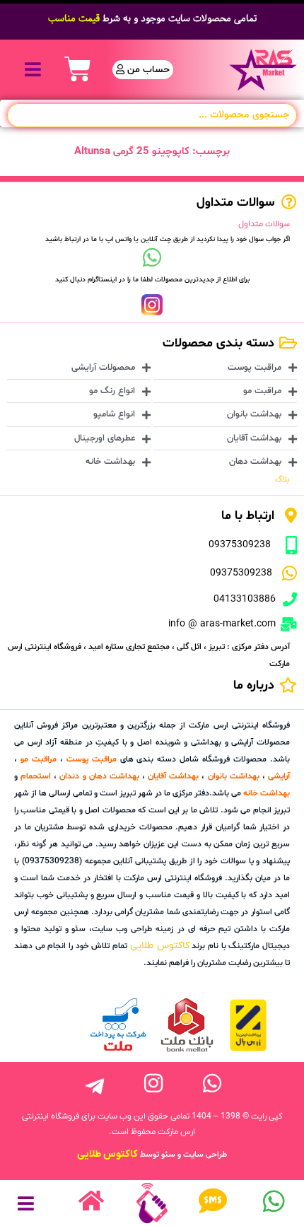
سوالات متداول (264, 224)
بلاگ (282, 479)
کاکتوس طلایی (159, 945)
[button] (33, 69)
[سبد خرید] (77, 69)
